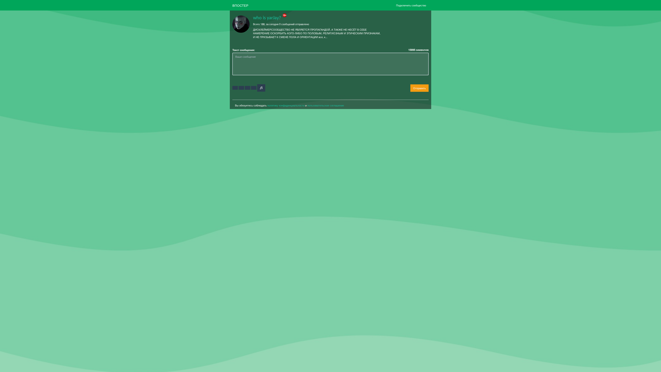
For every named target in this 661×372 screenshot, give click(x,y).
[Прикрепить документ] (253, 88)
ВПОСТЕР (240, 5)
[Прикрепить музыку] (261, 88)
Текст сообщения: (243, 50)
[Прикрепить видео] (241, 88)
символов (418, 50)
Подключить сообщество (411, 5)
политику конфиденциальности (286, 105)
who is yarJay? (267, 18)
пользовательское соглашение (325, 105)
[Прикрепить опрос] (247, 88)
